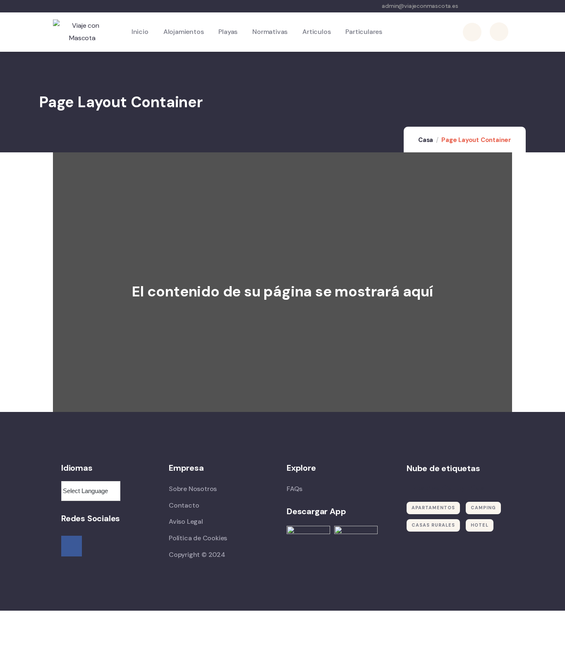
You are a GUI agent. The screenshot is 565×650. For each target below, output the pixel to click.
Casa (425, 140)
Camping (483, 507)
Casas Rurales (433, 525)
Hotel (479, 525)
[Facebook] (71, 546)
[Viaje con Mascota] (82, 31)
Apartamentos (433, 507)
